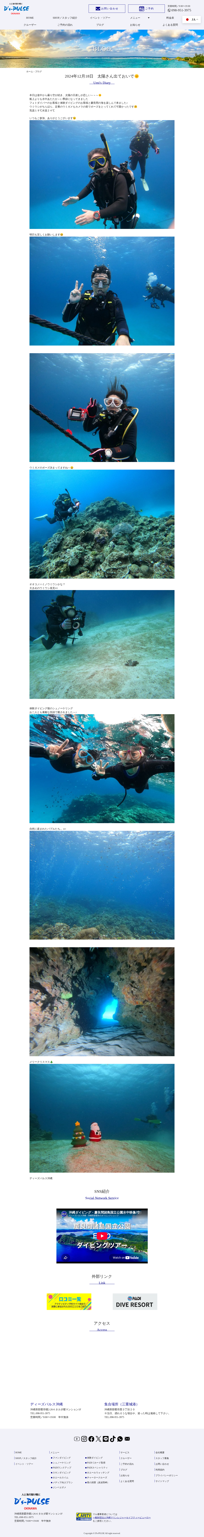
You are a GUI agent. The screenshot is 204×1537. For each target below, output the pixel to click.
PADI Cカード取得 (96, 1463)
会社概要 (160, 1452)
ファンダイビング (62, 1458)
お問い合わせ (109, 8)
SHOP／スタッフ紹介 (65, 17)
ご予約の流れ (65, 24)
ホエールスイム (60, 1477)
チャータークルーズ (97, 1477)
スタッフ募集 (162, 1458)
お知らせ (135, 24)
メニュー (135, 17)
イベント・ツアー (100, 17)
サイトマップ (162, 1481)
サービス (124, 1452)
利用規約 (160, 1470)
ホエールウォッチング (98, 1472)
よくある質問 (170, 24)
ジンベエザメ (59, 1487)
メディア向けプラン (63, 1482)
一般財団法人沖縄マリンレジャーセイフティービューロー (122, 1517)
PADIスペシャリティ (97, 1467)
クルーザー (30, 24)
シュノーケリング (62, 1463)
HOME (30, 17)
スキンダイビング (62, 1472)
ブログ (100, 24)
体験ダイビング (95, 1458)
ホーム (29, 71)
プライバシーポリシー (167, 1475)
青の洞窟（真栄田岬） (98, 1482)
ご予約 (149, 8)
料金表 (170, 17)
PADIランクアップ (62, 1467)
